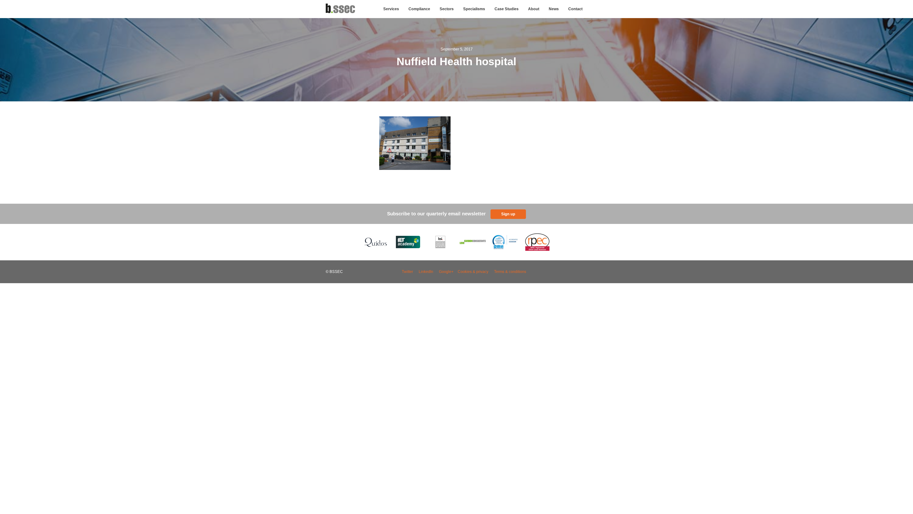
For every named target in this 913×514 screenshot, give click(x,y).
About (533, 9)
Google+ (446, 272)
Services (391, 9)
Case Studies (507, 9)
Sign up (508, 214)
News (554, 9)
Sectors (447, 9)
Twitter (407, 272)
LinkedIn (426, 272)
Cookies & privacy (473, 272)
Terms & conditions (510, 272)
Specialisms (474, 9)
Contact (575, 9)
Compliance (419, 9)
